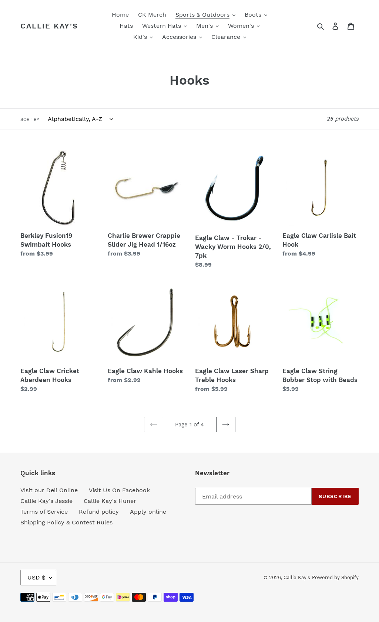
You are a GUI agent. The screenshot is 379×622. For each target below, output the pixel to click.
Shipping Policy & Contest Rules (66, 522)
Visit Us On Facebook (119, 490)
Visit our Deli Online (49, 490)
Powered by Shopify (335, 577)
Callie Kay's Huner (110, 500)
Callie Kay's (49, 25)
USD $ (36, 577)
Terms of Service (44, 511)
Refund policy (99, 511)
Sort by (29, 119)
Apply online (148, 511)
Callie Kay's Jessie (46, 500)
